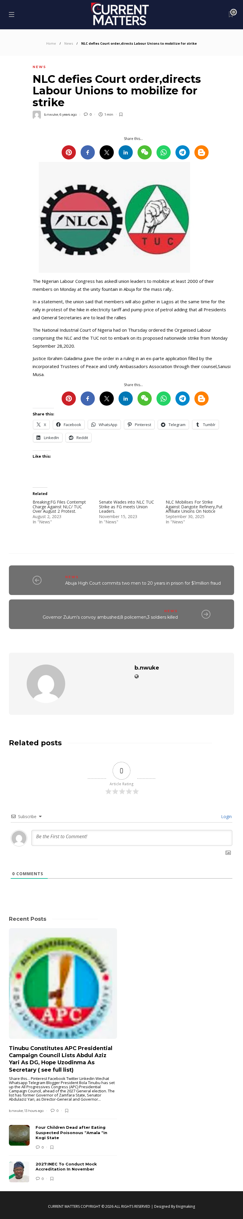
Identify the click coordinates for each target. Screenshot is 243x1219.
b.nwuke (51, 114)
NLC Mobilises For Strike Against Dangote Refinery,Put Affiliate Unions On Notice (194, 506)
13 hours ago (34, 1111)
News (68, 43)
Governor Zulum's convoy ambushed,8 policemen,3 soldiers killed (110, 617)
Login (226, 816)
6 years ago (68, 114)
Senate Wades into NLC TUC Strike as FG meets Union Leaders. (126, 506)
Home (51, 43)
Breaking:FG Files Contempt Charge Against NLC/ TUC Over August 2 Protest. (59, 506)
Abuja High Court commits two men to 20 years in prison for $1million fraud (143, 583)
